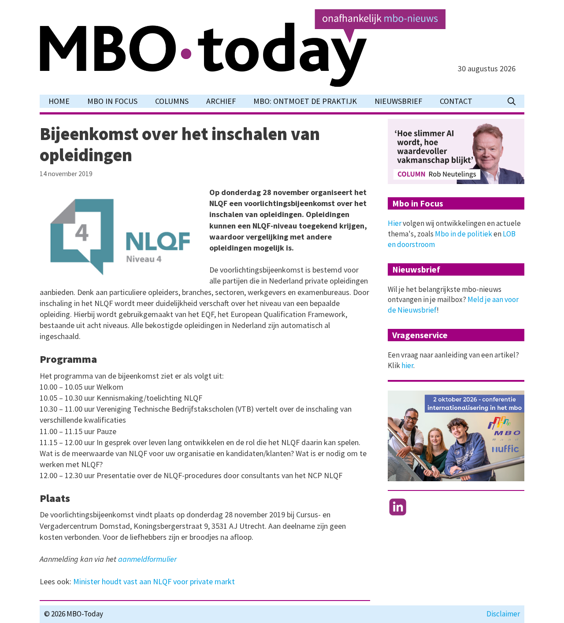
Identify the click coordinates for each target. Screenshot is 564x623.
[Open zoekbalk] (511, 101)
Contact (456, 101)
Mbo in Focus (112, 101)
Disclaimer (503, 614)
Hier (394, 223)
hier (407, 365)
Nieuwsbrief (398, 101)
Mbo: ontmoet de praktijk (305, 101)
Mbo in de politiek (463, 234)
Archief (221, 101)
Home (59, 101)
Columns (172, 101)
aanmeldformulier (147, 559)
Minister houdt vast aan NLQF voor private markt (154, 581)
